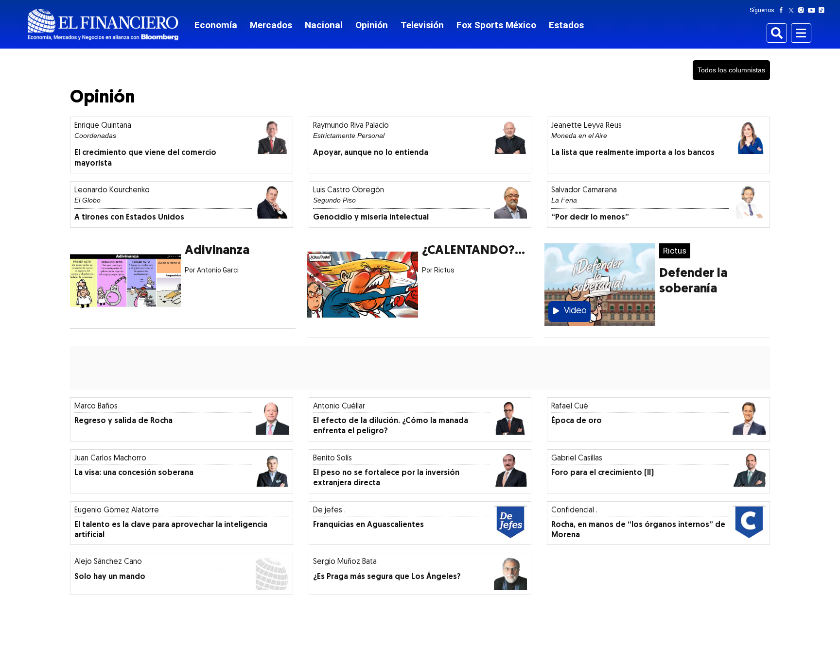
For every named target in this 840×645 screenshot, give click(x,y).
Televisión (422, 25)
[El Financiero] (103, 24)
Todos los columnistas (731, 70)
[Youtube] (813, 10)
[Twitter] (793, 10)
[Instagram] (803, 10)
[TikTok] (823, 10)
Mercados (271, 25)
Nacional (324, 25)
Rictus (674, 250)
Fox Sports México (496, 25)
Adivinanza (217, 250)
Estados (566, 25)
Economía (215, 25)
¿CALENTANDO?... (473, 250)
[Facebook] (783, 10)
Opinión (371, 25)
